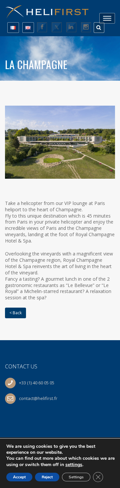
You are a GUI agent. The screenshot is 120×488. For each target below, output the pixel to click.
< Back (15, 313)
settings (73, 464)
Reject (47, 477)
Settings (76, 477)
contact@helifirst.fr (38, 398)
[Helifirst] (50, 9)
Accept (19, 477)
